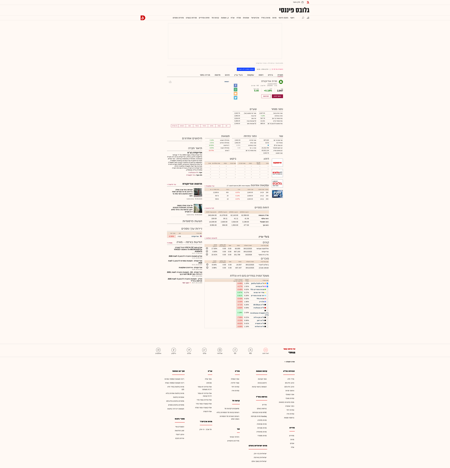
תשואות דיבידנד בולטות (175, 409)
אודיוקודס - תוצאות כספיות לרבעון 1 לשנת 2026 (185, 262)
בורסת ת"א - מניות (268, 63)
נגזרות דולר (290, 410)
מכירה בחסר (205, 75)
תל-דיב (261, 302)
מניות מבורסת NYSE (259, 412)
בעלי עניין (238, 75)
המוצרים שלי (179, 427)
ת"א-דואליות (259, 326)
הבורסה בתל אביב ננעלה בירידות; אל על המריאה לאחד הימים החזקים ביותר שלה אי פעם (182, 193)
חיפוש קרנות (262, 383)
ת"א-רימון (260, 320)
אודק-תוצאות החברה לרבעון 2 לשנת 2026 (185, 256)
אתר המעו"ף (290, 394)
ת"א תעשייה (259, 323)
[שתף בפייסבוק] (235, 85)
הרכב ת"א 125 (289, 387)
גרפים (270, 75)
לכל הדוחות (210, 208)
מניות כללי (260, 299)
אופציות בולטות (178, 397)
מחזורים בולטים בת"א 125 (175, 401)
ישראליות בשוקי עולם (259, 461)
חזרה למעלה (290, 362)
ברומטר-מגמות (289, 418)
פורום (227, 75)
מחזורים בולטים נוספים (176, 405)
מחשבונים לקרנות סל (232, 409)
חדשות (217, 75)
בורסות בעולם (262, 409)
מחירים (291, 436)
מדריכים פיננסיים (233, 441)
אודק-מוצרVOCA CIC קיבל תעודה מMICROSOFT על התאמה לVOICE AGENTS (188, 249)
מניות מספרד (262, 436)
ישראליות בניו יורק (260, 454)
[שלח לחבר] (235, 93)
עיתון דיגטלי (180, 434)
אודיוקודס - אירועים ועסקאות (190, 267)
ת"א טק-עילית (259, 317)
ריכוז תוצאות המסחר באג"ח (174, 383)
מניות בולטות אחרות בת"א (175, 393)
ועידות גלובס (179, 438)
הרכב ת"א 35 (289, 383)
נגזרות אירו (290, 414)
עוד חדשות (172, 184)
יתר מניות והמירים (257, 295)
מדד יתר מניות (259, 292)
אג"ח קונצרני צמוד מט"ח (203, 408)
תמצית (280, 75)
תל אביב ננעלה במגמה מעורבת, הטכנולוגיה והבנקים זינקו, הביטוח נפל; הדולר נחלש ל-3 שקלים (182, 208)
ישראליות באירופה (260, 457)
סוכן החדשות (179, 431)
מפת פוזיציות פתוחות (286, 402)
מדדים (264, 405)
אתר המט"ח (235, 379)
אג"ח (292, 447)
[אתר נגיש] (143, 17)
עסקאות (250, 75)
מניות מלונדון (262, 420)
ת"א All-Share (258, 305)
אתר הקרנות (262, 379)
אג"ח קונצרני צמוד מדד (204, 404)
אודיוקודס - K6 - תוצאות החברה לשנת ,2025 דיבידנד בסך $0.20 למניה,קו (184, 273)
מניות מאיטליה (261, 432)
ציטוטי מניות (289, 391)
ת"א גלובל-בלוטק (257, 283)
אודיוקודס (195, 236)
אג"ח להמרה (207, 411)
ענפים (292, 443)
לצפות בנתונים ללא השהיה (246, 69)
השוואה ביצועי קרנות (259, 387)
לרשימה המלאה (211, 238)
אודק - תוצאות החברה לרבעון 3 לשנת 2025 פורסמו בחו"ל (185, 280)
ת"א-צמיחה (260, 286)
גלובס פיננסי (294, 10)
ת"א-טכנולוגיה (258, 308)
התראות (266, 96)
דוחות (261, 75)
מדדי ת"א (291, 379)
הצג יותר (185, 283)
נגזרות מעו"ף (290, 398)
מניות (292, 439)
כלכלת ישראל (234, 437)
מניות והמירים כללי (257, 289)
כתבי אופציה (289, 406)
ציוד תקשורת (190, 175)
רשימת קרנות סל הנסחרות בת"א (228, 412)
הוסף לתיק (277, 96)
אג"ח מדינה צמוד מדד (204, 400)
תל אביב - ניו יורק (205, 429)
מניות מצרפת (262, 428)
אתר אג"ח (208, 379)
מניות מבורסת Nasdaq (259, 416)
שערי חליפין (235, 383)
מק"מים (209, 383)
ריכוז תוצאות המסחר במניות (174, 379)
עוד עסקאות (210, 186)
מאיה (170, 243)
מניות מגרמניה (262, 424)
